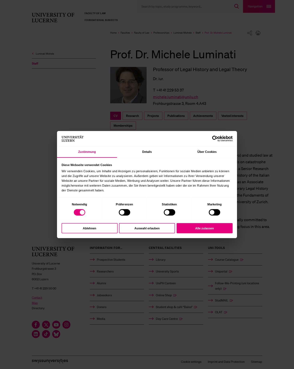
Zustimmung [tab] (87, 151)
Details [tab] (147, 151)
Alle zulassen (204, 228)
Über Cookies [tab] (207, 151)
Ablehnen (89, 228)
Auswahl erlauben (147, 228)
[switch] (124, 212)
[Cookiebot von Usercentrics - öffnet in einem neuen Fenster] (215, 139)
